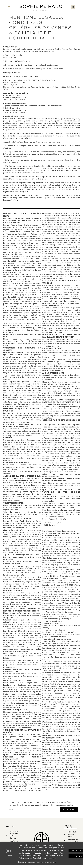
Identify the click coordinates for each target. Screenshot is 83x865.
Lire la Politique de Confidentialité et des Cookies (37, 862)
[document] (41, 432)
